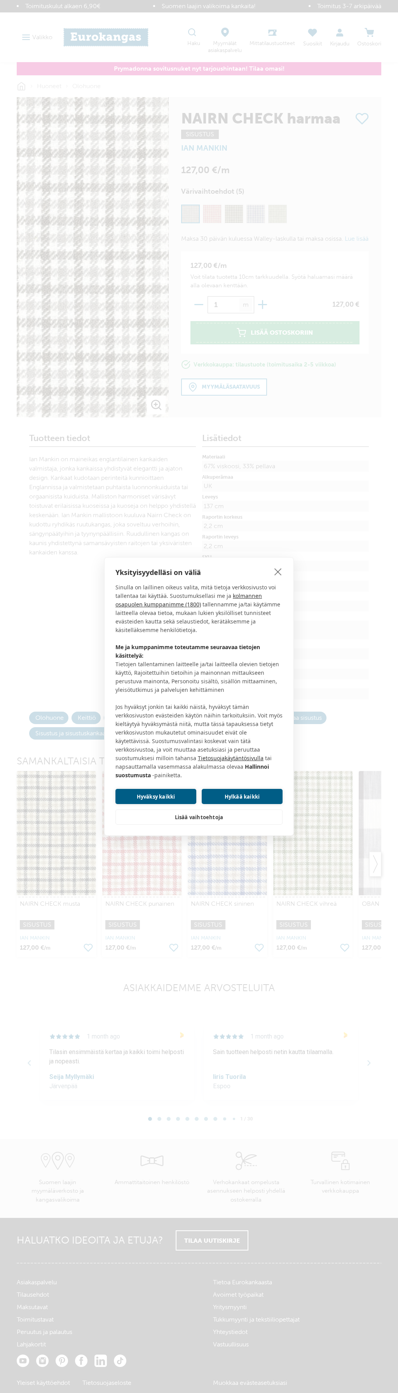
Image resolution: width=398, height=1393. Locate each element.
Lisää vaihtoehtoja (199, 817)
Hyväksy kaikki (156, 796)
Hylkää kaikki (242, 796)
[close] (278, 571)
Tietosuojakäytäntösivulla (231, 758)
